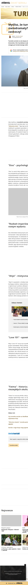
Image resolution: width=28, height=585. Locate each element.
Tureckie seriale (18, 6)
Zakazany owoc (13, 126)
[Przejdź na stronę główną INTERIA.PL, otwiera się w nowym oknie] (6, 3)
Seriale (12, 6)
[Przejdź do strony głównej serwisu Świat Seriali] (19, 3)
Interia (2, 6)
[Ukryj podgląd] (25, 565)
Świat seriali (7, 6)
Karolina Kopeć (19, 36)
